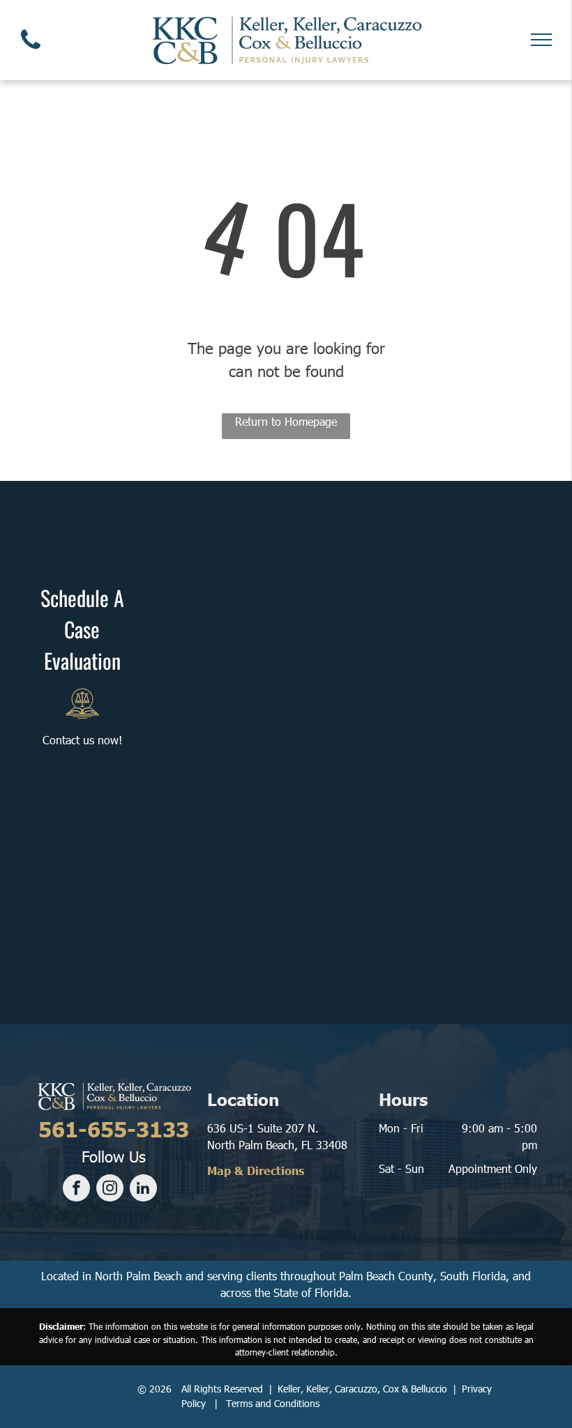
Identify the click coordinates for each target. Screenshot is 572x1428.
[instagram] (109, 1189)
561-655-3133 (113, 1128)
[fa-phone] (30, 52)
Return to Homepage (286, 421)
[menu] (541, 40)
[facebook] (76, 1189)
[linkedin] (143, 1189)
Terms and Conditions (272, 1403)
